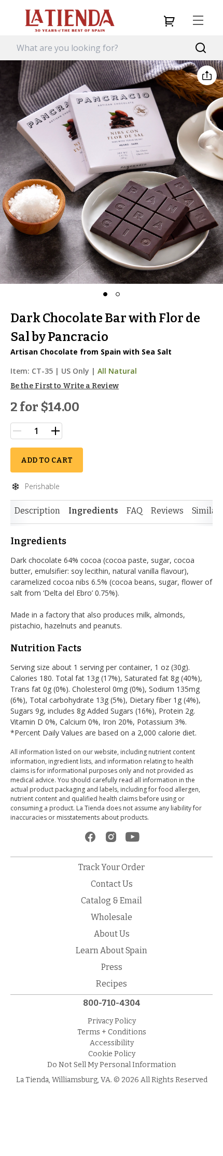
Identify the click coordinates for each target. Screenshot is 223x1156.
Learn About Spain (111, 950)
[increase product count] (55, 431)
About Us (112, 934)
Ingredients (93, 511)
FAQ (135, 511)
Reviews (167, 511)
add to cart (47, 460)
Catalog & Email (111, 900)
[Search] (201, 48)
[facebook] (90, 837)
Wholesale (111, 917)
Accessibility (112, 1043)
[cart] (169, 20)
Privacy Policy (112, 1021)
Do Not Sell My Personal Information (111, 1064)
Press (111, 967)
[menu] (198, 20)
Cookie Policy (111, 1053)
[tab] (37, 511)
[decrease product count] (17, 431)
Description (37, 511)
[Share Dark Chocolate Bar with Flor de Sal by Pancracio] (207, 75)
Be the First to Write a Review (64, 386)
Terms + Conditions (111, 1032)
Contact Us (112, 884)
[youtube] (133, 837)
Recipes (111, 984)
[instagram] (111, 837)
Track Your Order (111, 867)
